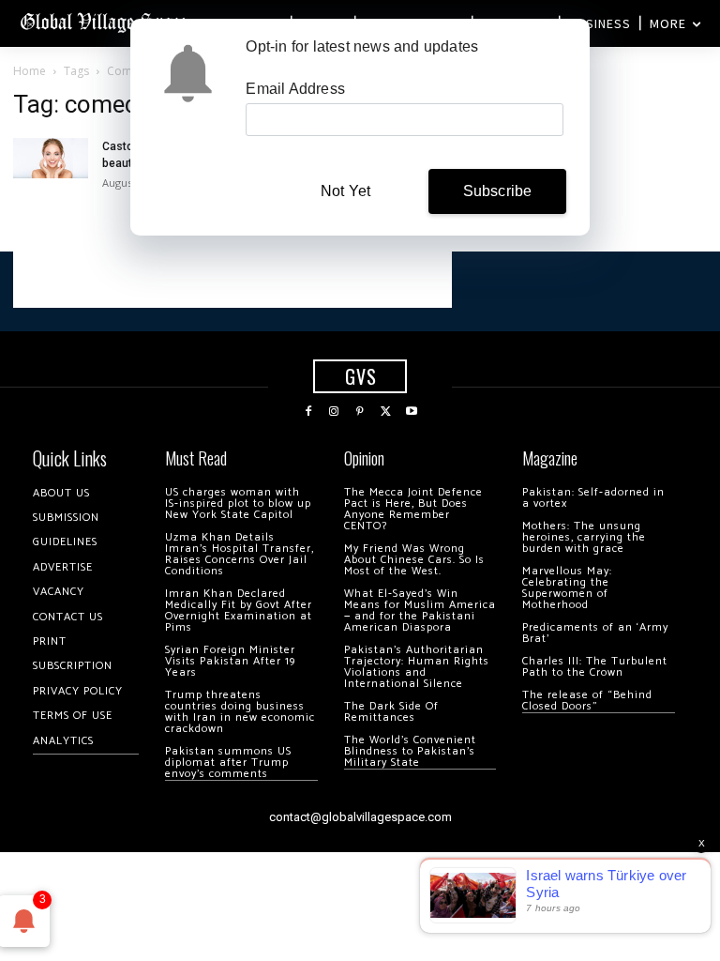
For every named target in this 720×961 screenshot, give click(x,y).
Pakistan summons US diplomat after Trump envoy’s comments (228, 762)
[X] (386, 412)
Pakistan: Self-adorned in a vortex (593, 497)
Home (29, 71)
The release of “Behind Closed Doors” (587, 700)
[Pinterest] (360, 412)
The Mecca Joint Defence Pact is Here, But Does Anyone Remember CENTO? (413, 509)
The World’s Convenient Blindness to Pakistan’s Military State (410, 751)
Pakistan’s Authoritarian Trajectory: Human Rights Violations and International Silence (416, 667)
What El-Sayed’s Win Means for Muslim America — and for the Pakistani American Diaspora (420, 610)
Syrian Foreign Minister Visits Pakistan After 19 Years (230, 661)
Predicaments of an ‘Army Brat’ (595, 633)
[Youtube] (411, 412)
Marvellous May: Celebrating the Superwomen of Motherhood (567, 588)
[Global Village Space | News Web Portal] (105, 21)
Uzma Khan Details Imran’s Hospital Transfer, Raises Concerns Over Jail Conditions (239, 554)
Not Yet (345, 191)
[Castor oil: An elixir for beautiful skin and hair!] (50, 158)
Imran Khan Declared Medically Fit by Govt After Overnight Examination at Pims (238, 610)
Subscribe (497, 191)
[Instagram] (334, 412)
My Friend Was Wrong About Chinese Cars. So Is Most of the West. (414, 560)
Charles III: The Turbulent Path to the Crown (595, 666)
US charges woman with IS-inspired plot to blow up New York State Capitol (238, 503)
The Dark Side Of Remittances (391, 711)
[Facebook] (308, 412)
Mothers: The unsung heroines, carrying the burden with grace (584, 537)
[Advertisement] (232, 280)
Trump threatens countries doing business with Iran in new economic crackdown (240, 712)
